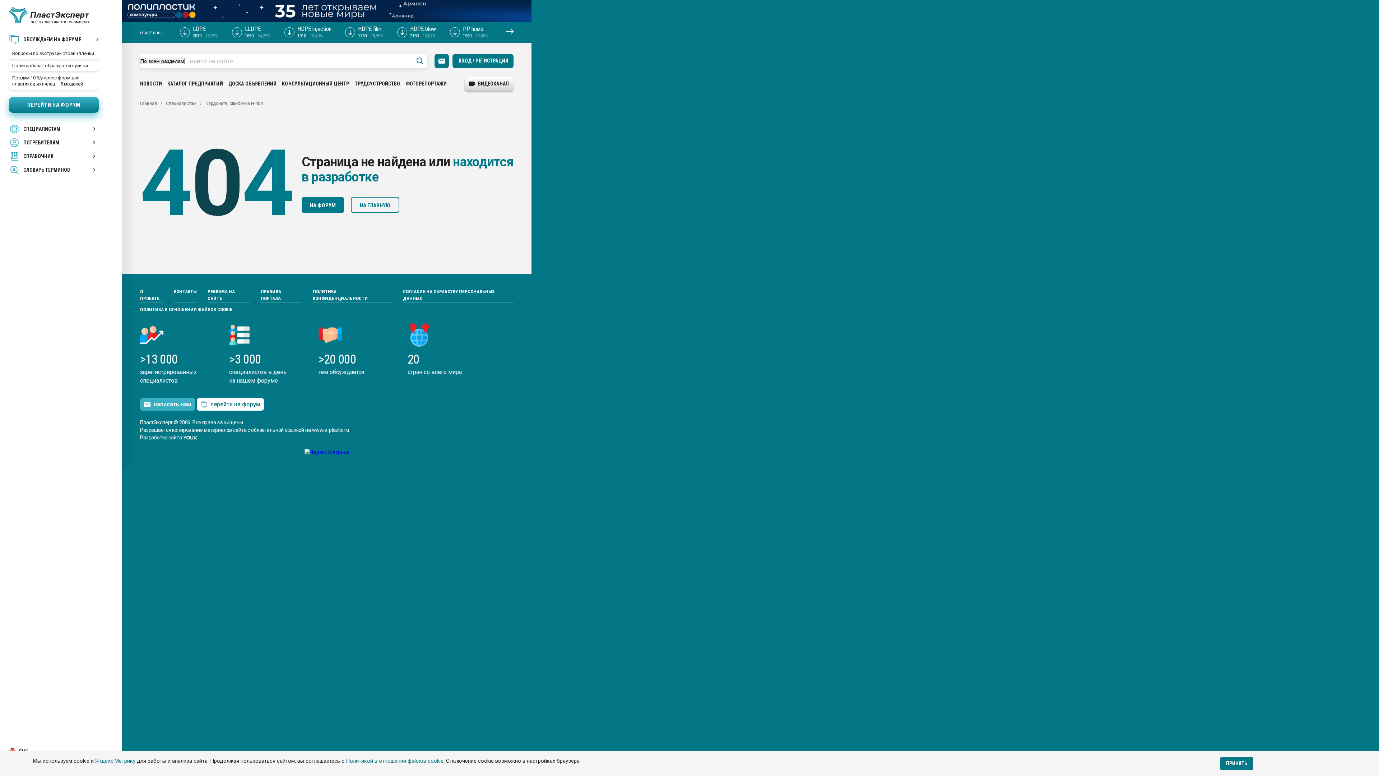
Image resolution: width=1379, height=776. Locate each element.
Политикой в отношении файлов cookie (395, 761)
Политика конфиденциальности (340, 295)
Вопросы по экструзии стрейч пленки (53, 53)
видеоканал (493, 84)
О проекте (149, 295)
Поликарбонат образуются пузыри (50, 65)
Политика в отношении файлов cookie (186, 309)
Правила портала (271, 295)
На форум (323, 205)
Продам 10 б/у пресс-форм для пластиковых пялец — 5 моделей (47, 81)
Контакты (185, 291)
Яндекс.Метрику (115, 761)
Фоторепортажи (426, 84)
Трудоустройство (377, 84)
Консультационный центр (315, 84)
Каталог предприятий (195, 84)
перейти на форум (235, 404)
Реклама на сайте (221, 295)
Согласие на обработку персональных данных (449, 295)
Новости (151, 84)
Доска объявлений (252, 84)
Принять (1236, 763)
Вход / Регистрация (483, 61)
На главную (375, 205)
